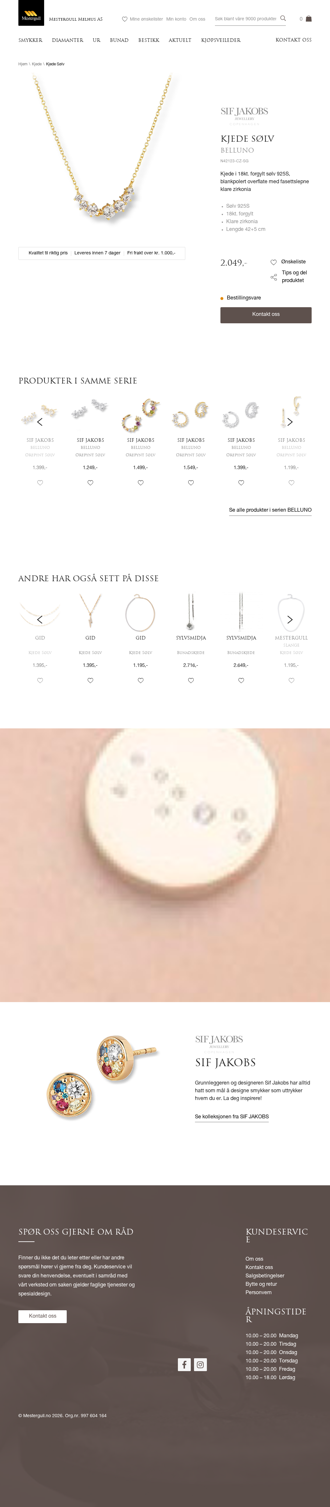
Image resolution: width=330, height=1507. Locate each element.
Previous (40, 446)
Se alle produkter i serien (270, 510)
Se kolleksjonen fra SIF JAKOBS (232, 1117)
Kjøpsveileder (220, 40)
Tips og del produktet (294, 277)
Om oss (197, 19)
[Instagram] (200, 1364)
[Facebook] (184, 1364)
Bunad (119, 40)
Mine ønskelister (146, 19)
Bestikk (148, 40)
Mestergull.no (37, 1416)
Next (290, 446)
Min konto (176, 19)
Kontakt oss (294, 40)
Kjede (37, 64)
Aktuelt (180, 40)
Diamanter (67, 40)
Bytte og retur (261, 1284)
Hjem (22, 64)
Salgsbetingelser (265, 1276)
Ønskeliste (293, 262)
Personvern (259, 1293)
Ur (96, 40)
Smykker (30, 40)
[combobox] (250, 19)
